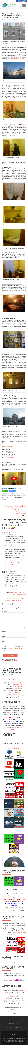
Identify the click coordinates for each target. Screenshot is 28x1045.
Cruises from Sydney (14, 996)
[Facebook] (17, 1)
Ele (6, 532)
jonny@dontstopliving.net (14, 1027)
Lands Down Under (17, 684)
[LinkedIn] (23, 1)
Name (4, 631)
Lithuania (22, 495)
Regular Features (6, 497)
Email (4, 636)
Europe (11, 495)
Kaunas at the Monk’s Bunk (17, 58)
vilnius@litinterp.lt (11, 457)
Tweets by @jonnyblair (14, 962)
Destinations (5, 495)
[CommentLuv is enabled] (10, 660)
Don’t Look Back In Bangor (17, 682)
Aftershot (17, 692)
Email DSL (20, 977)
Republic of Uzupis (20, 126)
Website (4, 641)
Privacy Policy (9, 648)
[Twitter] (19, 1)
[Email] (26, 1)
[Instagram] (21, 1)
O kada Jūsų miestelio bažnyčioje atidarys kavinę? (15, 562)
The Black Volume (17, 688)
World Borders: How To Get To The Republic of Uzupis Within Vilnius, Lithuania (15, 594)
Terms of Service (18, 648)
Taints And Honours (17, 686)
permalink (4, 499)
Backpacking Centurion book (14, 679)
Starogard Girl (17, 694)
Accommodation (19, 493)
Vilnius (13, 497)
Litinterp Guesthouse (7, 446)
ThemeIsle (20, 1041)
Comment (5, 611)
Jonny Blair (8, 571)
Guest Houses (16, 495)
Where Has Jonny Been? (14, 748)
